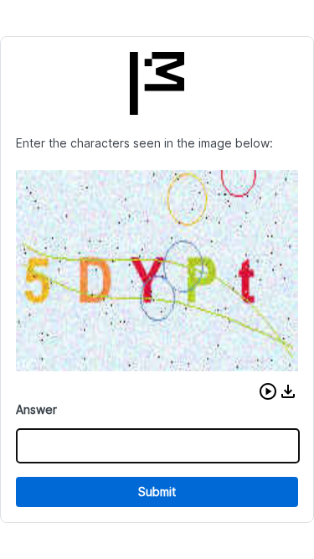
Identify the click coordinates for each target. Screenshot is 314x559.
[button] (268, 391)
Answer (36, 409)
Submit (157, 491)
